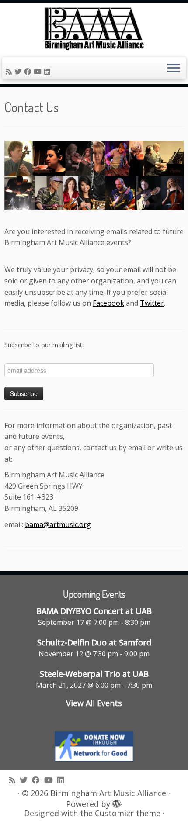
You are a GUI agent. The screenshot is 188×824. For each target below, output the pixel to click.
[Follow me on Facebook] (29, 71)
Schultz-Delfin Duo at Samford (94, 642)
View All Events (94, 703)
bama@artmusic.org (58, 524)
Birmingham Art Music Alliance (108, 793)
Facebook (108, 303)
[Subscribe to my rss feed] (10, 71)
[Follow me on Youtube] (39, 71)
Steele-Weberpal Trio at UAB (94, 674)
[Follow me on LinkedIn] (48, 71)
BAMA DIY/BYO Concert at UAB (94, 611)
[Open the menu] (173, 68)
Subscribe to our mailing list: (44, 345)
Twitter (152, 303)
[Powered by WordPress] (115, 802)
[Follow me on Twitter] (19, 71)
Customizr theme (127, 813)
